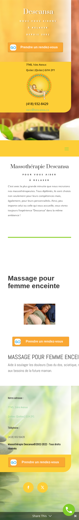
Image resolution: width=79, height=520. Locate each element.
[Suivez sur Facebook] (28, 487)
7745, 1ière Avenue (18, 407)
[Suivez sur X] (42, 487)
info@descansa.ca (37, 109)
